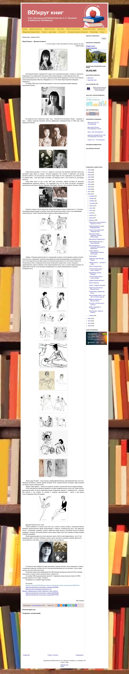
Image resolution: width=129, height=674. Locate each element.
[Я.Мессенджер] (68, 605)
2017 (89, 191)
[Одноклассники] (61, 605)
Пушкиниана (101, 29)
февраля (92, 220)
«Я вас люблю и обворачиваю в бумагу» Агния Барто (96, 252)
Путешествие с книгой (89, 29)
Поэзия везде (94, 32)
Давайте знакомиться (36, 29)
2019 (89, 186)
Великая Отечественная (73, 29)
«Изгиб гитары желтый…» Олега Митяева (96, 242)
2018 (89, 189)
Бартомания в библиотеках (97, 239)
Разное (102, 32)
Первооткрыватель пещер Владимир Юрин (96, 226)
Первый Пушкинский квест (96, 280)
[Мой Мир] (63, 605)
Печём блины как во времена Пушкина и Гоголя (97, 222)
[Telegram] (71, 605)
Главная (25, 29)
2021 (89, 182)
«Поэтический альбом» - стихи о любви (96, 277)
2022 (89, 179)
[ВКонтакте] (59, 605)
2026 (89, 170)
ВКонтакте (90, 78)
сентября (92, 203)
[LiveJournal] (66, 605)
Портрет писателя (49, 29)
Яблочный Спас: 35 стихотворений (93, 123)
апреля (91, 215)
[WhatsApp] (73, 605)
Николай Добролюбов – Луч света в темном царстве (97, 296)
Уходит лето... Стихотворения (96, 139)
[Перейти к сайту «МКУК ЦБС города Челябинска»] (96, 91)
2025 (89, 172)
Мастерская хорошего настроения (78, 32)
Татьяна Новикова (36, 605)
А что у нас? (61, 32)
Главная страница (53, 655)
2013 (89, 323)
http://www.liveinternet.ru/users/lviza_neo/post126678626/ (42, 587)
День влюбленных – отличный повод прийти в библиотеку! (97, 247)
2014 (89, 321)
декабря (92, 196)
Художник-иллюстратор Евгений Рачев (96, 288)
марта (91, 217)
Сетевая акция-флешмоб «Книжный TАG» (96, 230)
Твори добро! (93, 256)
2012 (89, 325)
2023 (89, 177)
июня (91, 210)
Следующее (26, 655)
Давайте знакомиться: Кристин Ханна (95, 300)
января (91, 315)
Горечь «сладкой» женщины (97, 285)
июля (91, 208)
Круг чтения (60, 29)
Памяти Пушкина (94, 282)
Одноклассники (92, 80)
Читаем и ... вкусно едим (49, 32)
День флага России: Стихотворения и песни (94, 128)
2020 (89, 184)
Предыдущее (79, 655)
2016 (89, 194)
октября (91, 201)
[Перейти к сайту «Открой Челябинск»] (96, 106)
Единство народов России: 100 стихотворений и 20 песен (96, 135)
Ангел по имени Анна (95, 266)
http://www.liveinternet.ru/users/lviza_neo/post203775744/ (42, 595)
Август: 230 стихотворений (95, 132)
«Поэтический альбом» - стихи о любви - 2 (96, 269)
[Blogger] (56, 605)
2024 (89, 174)
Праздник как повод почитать (31, 32)
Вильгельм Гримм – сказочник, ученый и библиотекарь (95, 235)
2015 (89, 318)
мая (90, 213)
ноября (91, 198)
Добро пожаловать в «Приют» (95, 307)
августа (91, 205)
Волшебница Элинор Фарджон (95, 273)
